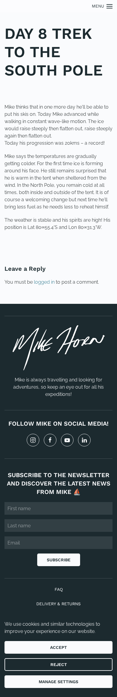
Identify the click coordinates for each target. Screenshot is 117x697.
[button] (102, 6)
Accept (58, 647)
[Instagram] (33, 440)
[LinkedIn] (84, 440)
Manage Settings (58, 681)
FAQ (59, 589)
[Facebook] (50, 440)
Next (99, 248)
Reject (58, 664)
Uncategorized (45, 88)
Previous (24, 248)
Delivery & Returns (58, 603)
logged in (44, 282)
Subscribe (58, 559)
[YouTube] (67, 440)
